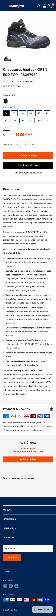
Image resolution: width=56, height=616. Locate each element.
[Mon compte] (44, 6)
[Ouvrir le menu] (4, 6)
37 (14, 112)
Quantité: (7, 144)
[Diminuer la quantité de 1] (17, 144)
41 (47, 112)
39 (30, 112)
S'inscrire (12, 557)
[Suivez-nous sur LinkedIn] (16, 586)
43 (14, 119)
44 (23, 119)
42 (6, 119)
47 (47, 119)
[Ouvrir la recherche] (38, 6)
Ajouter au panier (28, 155)
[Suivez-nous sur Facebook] (5, 586)
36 (6, 112)
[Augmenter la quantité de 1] (33, 144)
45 (31, 119)
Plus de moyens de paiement (28, 172)
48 (6, 127)
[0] (50, 6)
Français (8, 571)
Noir (5, 101)
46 (39, 119)
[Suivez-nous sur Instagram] (11, 586)
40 (38, 112)
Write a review (28, 459)
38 (22, 112)
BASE (5, 82)
